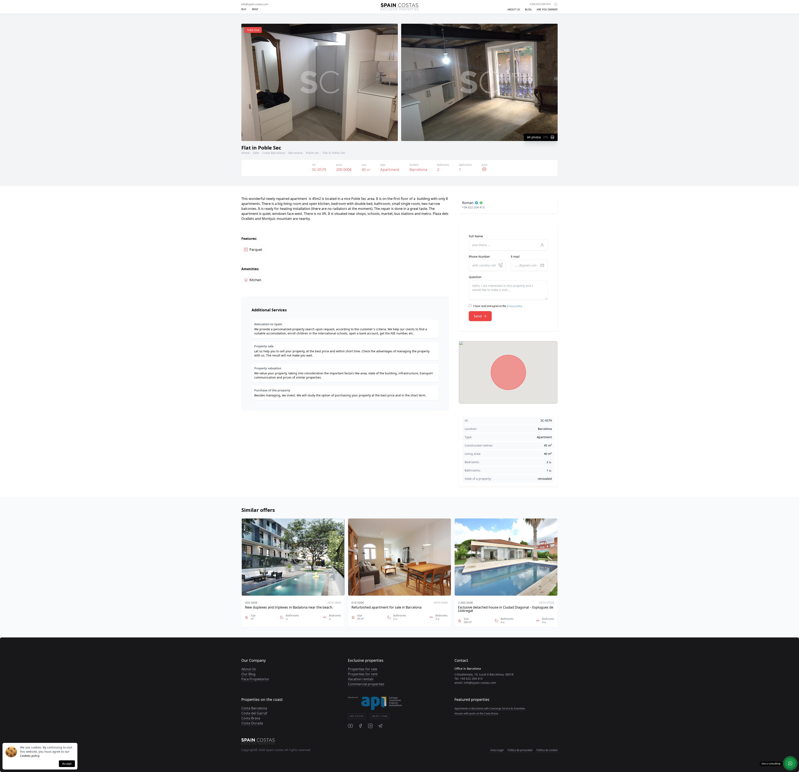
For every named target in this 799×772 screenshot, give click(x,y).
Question (475, 277)
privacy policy (514, 306)
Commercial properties (366, 684)
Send (478, 316)
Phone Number (479, 257)
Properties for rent (363, 674)
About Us (248, 669)
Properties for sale (362, 669)
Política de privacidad (520, 750)
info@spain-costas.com (254, 4)
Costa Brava (250, 718)
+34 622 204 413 (473, 207)
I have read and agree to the (497, 306)
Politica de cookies (547, 750)
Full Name (476, 236)
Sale (256, 153)
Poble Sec (312, 153)
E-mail (515, 257)
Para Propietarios (255, 679)
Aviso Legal (497, 750)
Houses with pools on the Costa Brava (476, 713)
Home (245, 153)
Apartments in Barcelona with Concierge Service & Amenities (489, 708)
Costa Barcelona (273, 153)
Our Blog (248, 674)
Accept (67, 764)
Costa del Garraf (254, 713)
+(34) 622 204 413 (540, 4)
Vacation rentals (360, 679)
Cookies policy (30, 756)
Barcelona (295, 153)
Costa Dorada (252, 723)
